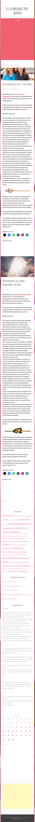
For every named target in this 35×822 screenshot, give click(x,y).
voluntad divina (12, 571)
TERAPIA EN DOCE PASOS (7, 568)
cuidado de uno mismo (11, 536)
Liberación (18, 548)
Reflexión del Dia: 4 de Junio (17, 84)
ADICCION (17, 516)
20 (30, 731)
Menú (18, 20)
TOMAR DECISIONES (18, 569)
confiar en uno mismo (24, 533)
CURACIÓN (18, 536)
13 (30, 727)
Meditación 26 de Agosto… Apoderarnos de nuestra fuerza (16, 594)
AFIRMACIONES (23, 516)
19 (25, 731)
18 (21, 731)
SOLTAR (15, 566)
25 (21, 735)
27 (30, 735)
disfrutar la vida (19, 539)
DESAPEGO (12, 539)
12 (25, 727)
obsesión (4, 555)
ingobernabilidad (7, 548)
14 (4, 731)
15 (8, 731)
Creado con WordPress (12, 817)
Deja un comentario (15, 89)
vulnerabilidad (23, 571)
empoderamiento (8, 541)
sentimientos (7, 566)
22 (8, 735)
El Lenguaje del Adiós (24, 294)
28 (4, 739)
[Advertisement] (17, 41)
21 (4, 735)
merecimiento (22, 552)
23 (12, 735)
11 (21, 727)
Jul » (7, 744)
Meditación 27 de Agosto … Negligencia (12, 586)
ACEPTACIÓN (8, 515)
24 (17, 735)
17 (17, 731)
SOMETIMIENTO (24, 566)
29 (8, 739)
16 (12, 731)
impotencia (24, 545)
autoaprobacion (13, 520)
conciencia (7, 528)
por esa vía (24, 312)
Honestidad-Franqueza (15, 545)
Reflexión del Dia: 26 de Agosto (9, 590)
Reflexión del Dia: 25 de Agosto (9, 599)
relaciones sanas (13, 562)
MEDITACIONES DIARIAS (9, 552)
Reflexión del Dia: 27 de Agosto (9, 582)
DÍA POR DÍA (26, 539)
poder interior (15, 555)
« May (3, 744)
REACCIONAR (22, 555)
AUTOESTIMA (23, 519)
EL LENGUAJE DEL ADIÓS (17, 10)
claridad (11, 523)
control (4, 536)
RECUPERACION (10, 558)
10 (17, 727)
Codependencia (23, 523)
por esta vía (24, 109)
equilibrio (17, 541)
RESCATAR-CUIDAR (24, 562)
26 (25, 735)
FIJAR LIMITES (25, 541)
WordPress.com (17, 819)
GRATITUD (6, 544)
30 (12, 739)
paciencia (9, 555)
